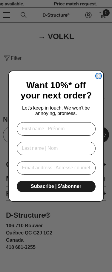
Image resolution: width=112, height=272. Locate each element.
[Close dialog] (99, 76)
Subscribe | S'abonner (56, 186)
